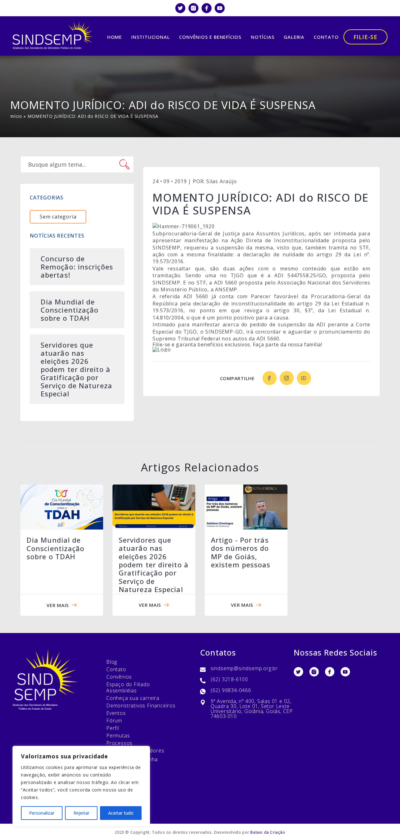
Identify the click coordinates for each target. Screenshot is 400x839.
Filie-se (365, 37)
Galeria (294, 37)
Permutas (118, 735)
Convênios (119, 676)
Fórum (114, 720)
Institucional (150, 37)
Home (114, 37)
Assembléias (121, 690)
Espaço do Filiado (128, 684)
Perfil (112, 728)
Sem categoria (58, 216)
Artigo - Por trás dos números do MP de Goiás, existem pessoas (241, 552)
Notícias (262, 37)
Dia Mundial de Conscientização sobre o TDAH (56, 548)
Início (16, 116)
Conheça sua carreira (132, 698)
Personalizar (41, 813)
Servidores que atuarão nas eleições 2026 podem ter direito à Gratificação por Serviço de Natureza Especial (153, 564)
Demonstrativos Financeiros (141, 705)
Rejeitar (81, 813)
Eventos (116, 713)
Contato (326, 37)
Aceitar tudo (120, 813)
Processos (119, 743)
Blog (111, 661)
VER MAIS (58, 605)
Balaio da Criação (267, 832)
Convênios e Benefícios (210, 37)
